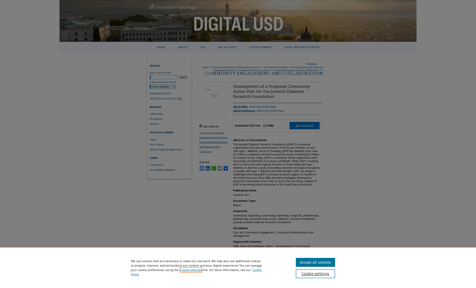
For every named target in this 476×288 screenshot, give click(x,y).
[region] (238, 267)
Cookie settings (191, 270)
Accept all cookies (315, 262)
